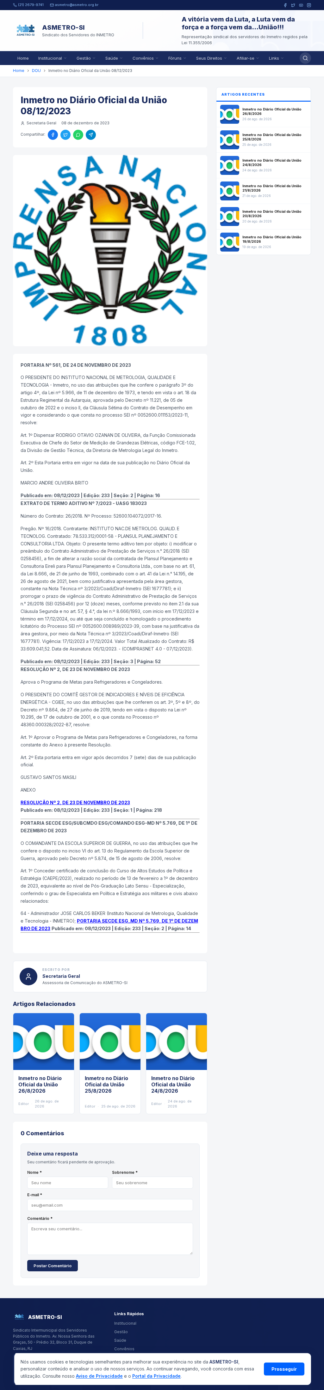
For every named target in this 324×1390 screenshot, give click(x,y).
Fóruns (175, 58)
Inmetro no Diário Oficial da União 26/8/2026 (40, 1084)
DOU (36, 70)
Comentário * (40, 1218)
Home (23, 58)
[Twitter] (293, 5)
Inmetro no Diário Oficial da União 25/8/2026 (106, 1084)
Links (274, 58)
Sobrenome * (125, 1172)
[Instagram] (309, 5)
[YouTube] (301, 5)
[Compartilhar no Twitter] (65, 135)
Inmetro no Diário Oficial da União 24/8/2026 (173, 1084)
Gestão (84, 58)
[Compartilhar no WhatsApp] (78, 135)
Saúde (111, 58)
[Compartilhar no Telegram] (91, 135)
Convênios (143, 58)
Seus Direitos (209, 58)
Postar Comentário (53, 1265)
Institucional (50, 58)
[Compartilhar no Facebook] (53, 135)
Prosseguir (284, 1369)
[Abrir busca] (305, 58)
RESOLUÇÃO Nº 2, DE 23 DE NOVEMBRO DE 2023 (75, 802)
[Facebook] (285, 5)
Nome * (34, 1172)
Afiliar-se (245, 58)
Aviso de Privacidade (99, 1376)
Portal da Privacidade (156, 1376)
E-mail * (34, 1194)
